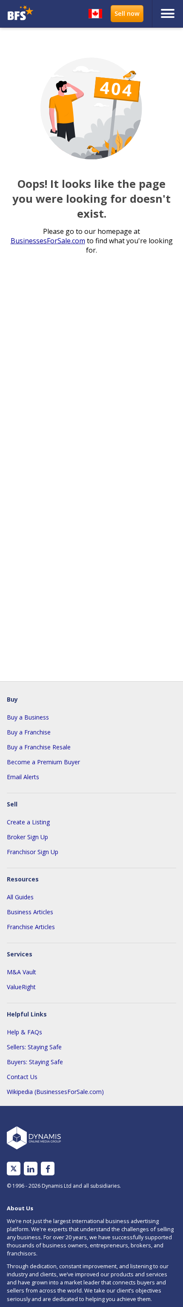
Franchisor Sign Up (32, 852)
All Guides (20, 897)
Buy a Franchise (29, 732)
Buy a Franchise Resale (39, 747)
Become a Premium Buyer (43, 762)
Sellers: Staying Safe (34, 1047)
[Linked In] (30, 1169)
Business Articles (30, 912)
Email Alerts (23, 777)
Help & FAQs (24, 1032)
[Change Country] (95, 13)
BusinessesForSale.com (48, 240)
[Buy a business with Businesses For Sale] (24, 14)
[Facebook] (48, 1169)
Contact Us (22, 1077)
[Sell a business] (127, 13)
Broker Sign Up (27, 837)
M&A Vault (21, 972)
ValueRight (21, 987)
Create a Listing (28, 822)
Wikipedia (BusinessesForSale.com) (55, 1092)
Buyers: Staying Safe (35, 1062)
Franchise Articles (31, 927)
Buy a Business (28, 717)
